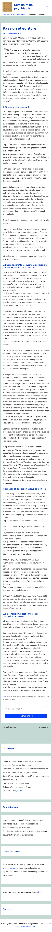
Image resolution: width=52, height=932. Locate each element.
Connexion (7, 909)
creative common (10, 868)
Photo (4, 696)
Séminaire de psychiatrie (23, 6)
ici (39, 892)
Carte (19, 791)
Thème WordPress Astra (26, 926)
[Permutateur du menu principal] (46, 6)
